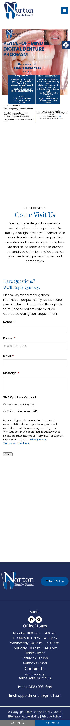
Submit (8, 454)
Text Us (54, 723)
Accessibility (30, 716)
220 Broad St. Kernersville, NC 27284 (35, 677)
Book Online (56, 581)
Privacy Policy (38, 439)
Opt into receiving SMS (21, 404)
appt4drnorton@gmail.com (40, 695)
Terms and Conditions (16, 443)
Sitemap (14, 716)
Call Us (19, 723)
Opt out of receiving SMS (22, 411)
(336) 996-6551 (40, 686)
